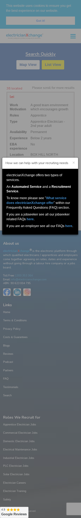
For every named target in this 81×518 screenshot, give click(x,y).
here (30, 219)
